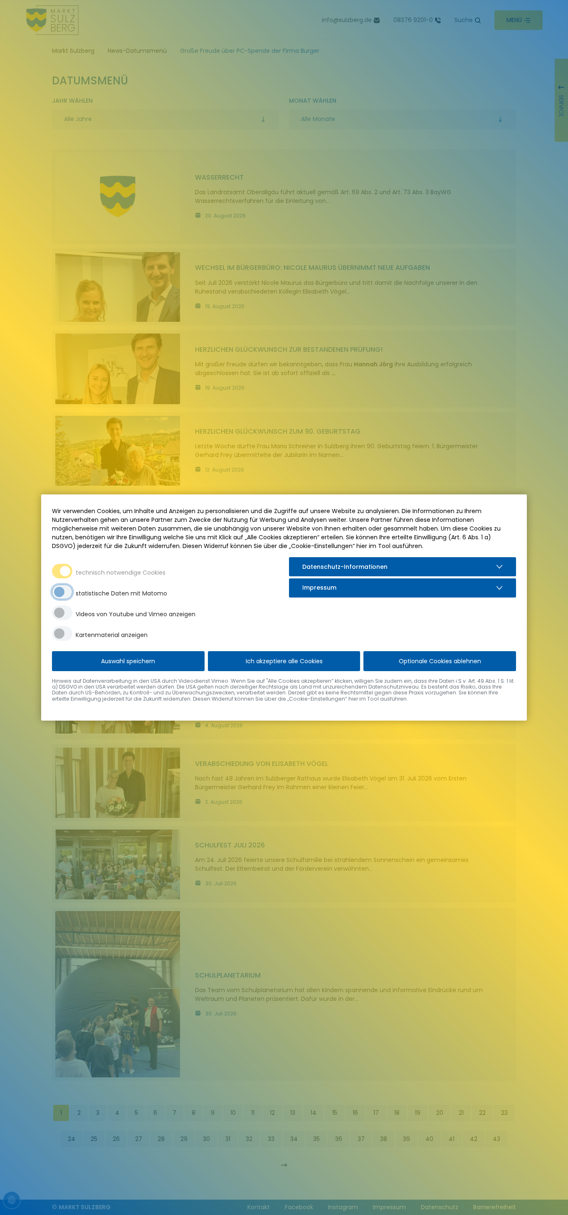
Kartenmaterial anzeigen (112, 635)
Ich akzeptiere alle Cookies (284, 661)
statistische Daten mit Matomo (121, 593)
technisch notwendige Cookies (120, 572)
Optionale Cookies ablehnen (440, 661)
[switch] (62, 592)
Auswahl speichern (128, 661)
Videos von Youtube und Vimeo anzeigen (135, 614)
